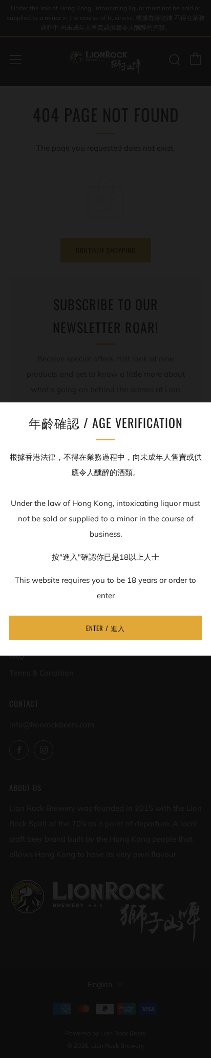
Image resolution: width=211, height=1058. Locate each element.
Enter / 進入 (105, 628)
